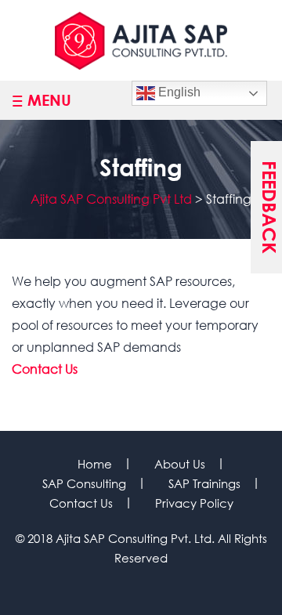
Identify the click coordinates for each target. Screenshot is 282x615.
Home (95, 464)
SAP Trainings (204, 483)
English (178, 92)
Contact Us (45, 368)
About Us (179, 464)
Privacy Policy (194, 503)
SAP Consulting (84, 483)
